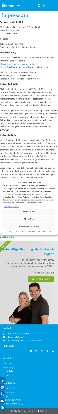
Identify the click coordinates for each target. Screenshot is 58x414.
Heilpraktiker (8, 371)
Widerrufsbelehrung (12, 400)
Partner (6, 375)
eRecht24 (11, 236)
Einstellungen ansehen (29, 226)
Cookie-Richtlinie (14, 231)
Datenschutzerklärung (31, 231)
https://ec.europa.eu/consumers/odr (16, 64)
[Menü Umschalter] (18, 5)
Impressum (46, 231)
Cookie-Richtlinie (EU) (13, 403)
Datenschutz (9, 388)
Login (43, 5)
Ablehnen (29, 219)
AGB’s (5, 396)
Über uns (7, 363)
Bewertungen (9, 367)
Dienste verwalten (11, 206)
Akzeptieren (29, 211)
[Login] (38, 5)
